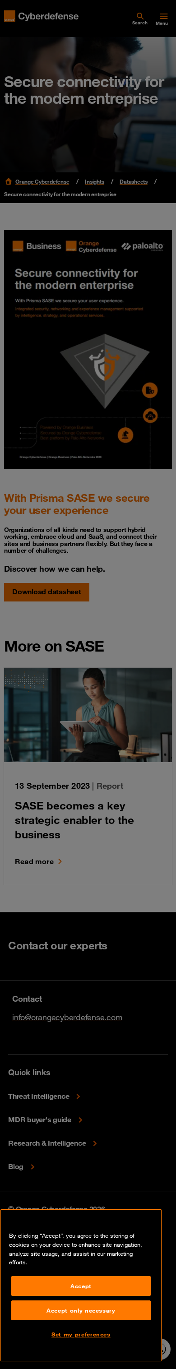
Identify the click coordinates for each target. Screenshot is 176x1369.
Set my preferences (81, 1334)
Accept (81, 1286)
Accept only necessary (81, 1310)
